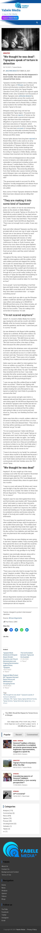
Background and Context (10, 872)
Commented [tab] (32, 735)
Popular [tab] (7, 735)
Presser (6, 821)
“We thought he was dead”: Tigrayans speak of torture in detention (18, 696)
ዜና (4, 831)
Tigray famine (8, 701)
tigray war (27, 701)
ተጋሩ (33, 701)
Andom (24, 754)
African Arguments (15, 618)
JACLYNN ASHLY (11, 71)
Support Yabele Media (10, 18)
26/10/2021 (7, 67)
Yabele (5, 829)
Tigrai (15, 699)
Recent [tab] (19, 735)
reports (20, 115)
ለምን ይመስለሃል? (19, 794)
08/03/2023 (17, 767)
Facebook (5, 912)
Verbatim (6, 826)
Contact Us (5, 869)
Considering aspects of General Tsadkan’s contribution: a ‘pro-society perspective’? (24, 779)
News (15, 740)
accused (20, 128)
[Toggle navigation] (4, 22)
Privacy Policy (32, 929)
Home (4, 885)
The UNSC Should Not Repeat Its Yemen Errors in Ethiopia (21, 714)
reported (32, 139)
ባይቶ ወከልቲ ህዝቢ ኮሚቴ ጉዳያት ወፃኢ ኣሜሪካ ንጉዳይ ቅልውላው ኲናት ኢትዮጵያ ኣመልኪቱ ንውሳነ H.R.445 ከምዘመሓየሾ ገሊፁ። (20, 724)
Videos (4, 896)
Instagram (5, 918)
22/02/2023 (17, 754)
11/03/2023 (17, 785)
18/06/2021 (17, 796)
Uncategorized (8, 824)
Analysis (6, 53)
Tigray (19, 699)
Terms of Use (6, 875)
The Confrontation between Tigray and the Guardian (27, 655)
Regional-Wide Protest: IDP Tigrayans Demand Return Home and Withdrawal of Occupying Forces (10, 679)
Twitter (4, 915)
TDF (11, 699)
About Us (5, 866)
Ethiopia (20, 85)
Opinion (20, 740)
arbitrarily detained (25, 96)
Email (3, 920)
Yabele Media (11, 10)
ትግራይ (5, 703)
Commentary (7, 813)
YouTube (5, 909)
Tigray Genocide (18, 701)
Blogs (3, 899)
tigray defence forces (29, 699)
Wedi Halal (25, 796)
